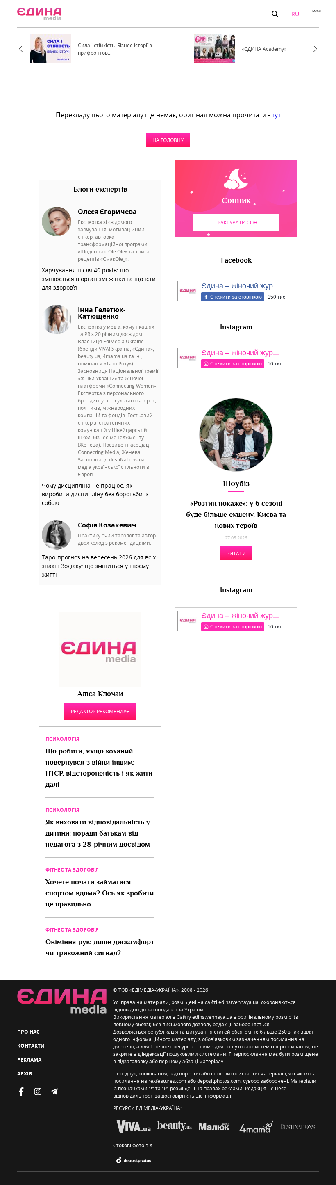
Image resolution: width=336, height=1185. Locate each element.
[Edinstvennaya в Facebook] (21, 1091)
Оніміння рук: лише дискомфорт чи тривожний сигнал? (99, 948)
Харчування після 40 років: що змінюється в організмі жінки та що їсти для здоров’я (99, 278)
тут (276, 114)
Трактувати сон (236, 222)
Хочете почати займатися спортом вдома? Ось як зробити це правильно (99, 894)
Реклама (29, 1059)
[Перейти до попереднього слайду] (21, 48)
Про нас (28, 1031)
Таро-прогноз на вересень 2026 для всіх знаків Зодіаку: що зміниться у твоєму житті (99, 565)
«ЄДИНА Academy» (264, 49)
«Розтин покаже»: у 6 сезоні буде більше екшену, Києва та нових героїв (236, 515)
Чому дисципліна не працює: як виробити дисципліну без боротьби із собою (95, 494)
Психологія (62, 738)
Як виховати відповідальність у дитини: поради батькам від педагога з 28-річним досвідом (97, 834)
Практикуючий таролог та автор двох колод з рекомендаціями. (117, 539)
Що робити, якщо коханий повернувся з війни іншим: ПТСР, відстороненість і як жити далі (98, 768)
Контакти (31, 1045)
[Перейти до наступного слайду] (315, 48)
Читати (236, 553)
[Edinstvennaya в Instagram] (38, 1091)
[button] (275, 14)
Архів (24, 1073)
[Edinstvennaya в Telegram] (54, 1091)
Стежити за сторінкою (236, 297)
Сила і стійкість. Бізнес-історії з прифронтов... (115, 49)
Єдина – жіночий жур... (240, 286)
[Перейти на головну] (39, 14)
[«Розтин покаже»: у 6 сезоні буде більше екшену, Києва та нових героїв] (236, 435)
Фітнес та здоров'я (72, 869)
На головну (168, 140)
